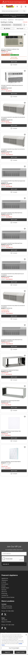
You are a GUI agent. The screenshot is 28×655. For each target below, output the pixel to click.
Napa (3, 618)
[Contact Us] (21, 6)
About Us (4, 591)
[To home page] (10, 6)
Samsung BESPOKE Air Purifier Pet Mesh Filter (11, 431)
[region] (14, 644)
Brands (3, 586)
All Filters (8, 28)
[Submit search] (24, 11)
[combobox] (20, 28)
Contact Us (4, 595)
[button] (2, 6)
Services (3, 590)
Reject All (7, 652)
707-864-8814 (10, 611)
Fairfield (3, 604)
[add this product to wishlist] (25, 34)
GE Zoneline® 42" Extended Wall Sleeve (9, 370)
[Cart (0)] (25, 6)
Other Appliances (19, 19)
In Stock (3, 582)
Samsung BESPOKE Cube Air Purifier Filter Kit (11, 461)
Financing (4, 593)
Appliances (11, 19)
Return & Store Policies (7, 597)
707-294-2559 (10, 625)
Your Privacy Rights (14, 648)
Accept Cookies (20, 652)
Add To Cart (14, 61)
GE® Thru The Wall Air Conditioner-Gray (10, 49)
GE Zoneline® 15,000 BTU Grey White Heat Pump (11, 339)
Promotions (4, 584)
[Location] (17, 6)
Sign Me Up (6, 564)
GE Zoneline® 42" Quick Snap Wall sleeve (10, 400)
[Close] (26, 634)
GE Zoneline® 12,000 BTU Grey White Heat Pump (11, 212)
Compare (15, 64)
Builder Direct (5, 588)
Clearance (4, 580)
